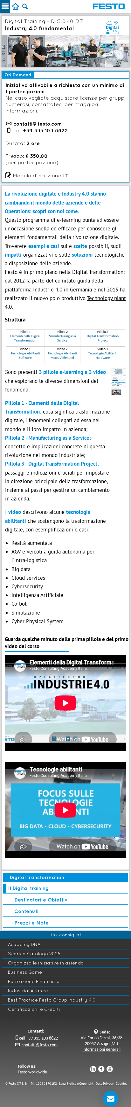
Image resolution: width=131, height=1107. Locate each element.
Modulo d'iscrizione (40, 175)
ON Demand (17, 74)
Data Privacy (105, 1084)
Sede (104, 1032)
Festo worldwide (32, 1072)
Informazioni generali (101, 1049)
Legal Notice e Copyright (76, 1084)
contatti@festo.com (37, 124)
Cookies (121, 1084)
